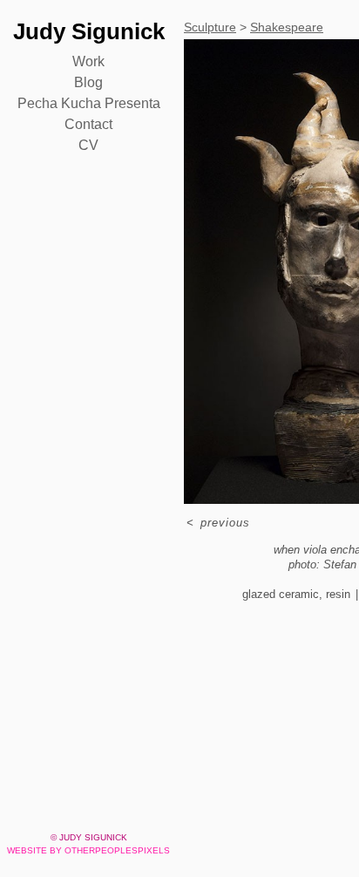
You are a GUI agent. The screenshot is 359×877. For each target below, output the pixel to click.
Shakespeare (286, 27)
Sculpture (210, 27)
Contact (88, 124)
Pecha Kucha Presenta (88, 103)
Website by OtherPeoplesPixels (88, 850)
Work (88, 61)
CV (88, 145)
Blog (88, 82)
